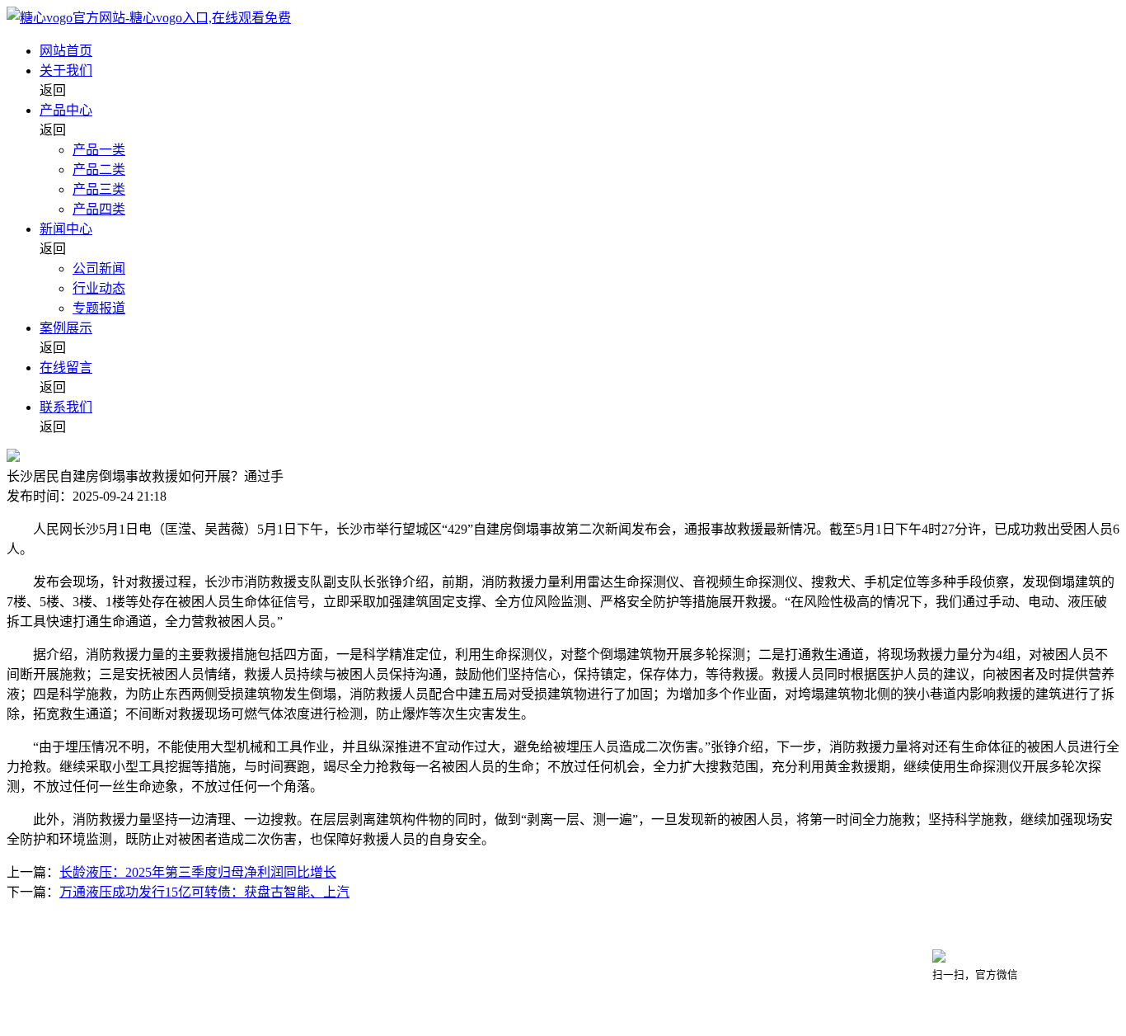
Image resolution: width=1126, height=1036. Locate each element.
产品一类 (99, 150)
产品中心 (66, 110)
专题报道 (99, 308)
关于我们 (66, 71)
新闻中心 (66, 229)
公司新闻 (99, 268)
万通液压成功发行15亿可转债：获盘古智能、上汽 (204, 892)
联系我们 (66, 407)
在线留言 (66, 367)
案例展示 (66, 328)
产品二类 (99, 169)
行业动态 (99, 288)
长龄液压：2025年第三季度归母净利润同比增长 (197, 872)
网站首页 (66, 51)
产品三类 (99, 189)
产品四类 (99, 209)
